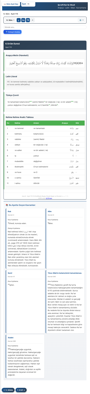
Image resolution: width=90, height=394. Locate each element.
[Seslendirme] (32, 20)
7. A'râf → (21, 390)
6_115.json (49, 198)
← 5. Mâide (8, 390)
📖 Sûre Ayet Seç (11, 4)
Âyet (24, 4)
